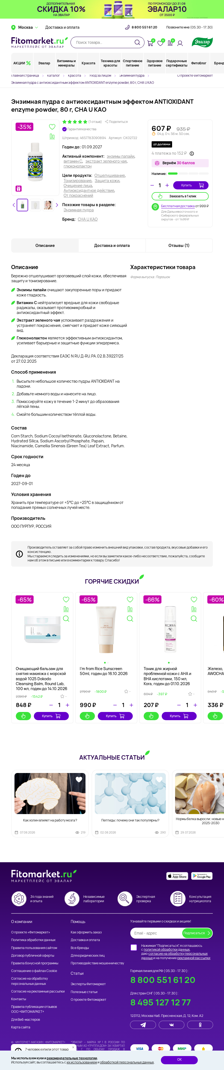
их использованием (82, 1062)
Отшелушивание (110, 175)
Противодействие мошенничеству (97, 963)
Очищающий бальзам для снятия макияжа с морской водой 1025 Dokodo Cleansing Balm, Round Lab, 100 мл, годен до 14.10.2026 (41, 678)
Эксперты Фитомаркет (88, 984)
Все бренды (80, 947)
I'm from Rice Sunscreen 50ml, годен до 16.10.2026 (104, 671)
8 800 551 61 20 (144, 27)
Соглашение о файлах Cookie (34, 970)
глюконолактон (78, 166)
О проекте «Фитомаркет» (30, 932)
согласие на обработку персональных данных (174, 955)
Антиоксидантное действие (89, 190)
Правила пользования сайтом (34, 947)
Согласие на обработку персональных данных (29, 981)
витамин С (73, 161)
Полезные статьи (84, 992)
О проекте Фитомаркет (195, 75)
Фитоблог (198, 63)
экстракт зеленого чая (106, 161)
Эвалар (44, 63)
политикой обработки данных (167, 949)
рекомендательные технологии (72, 1058)
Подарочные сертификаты (176, 63)
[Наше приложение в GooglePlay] (202, 876)
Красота (88, 63)
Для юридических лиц (88, 955)
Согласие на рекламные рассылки (38, 991)
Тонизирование (78, 180)
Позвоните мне (189, 27)
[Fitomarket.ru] (39, 42)
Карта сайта (20, 1027)
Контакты (18, 999)
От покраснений (78, 195)
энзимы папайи (120, 156)
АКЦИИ (19, 63)
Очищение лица (78, 185)
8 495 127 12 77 (160, 1002)
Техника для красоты (110, 63)
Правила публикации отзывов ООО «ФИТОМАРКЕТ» (34, 1009)
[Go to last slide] (14, 205)
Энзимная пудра (79, 209)
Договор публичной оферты (32, 955)
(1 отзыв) (95, 122)
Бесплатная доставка (178, 206)
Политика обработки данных (33, 940)
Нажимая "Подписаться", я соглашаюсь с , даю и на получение (175, 951)
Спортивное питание (132, 63)
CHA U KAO (88, 219)
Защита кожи (107, 180)
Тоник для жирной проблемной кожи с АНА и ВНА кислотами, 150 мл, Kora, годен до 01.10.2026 (167, 676)
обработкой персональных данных (127, 1062)
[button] (22, 205)
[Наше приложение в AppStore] (177, 876)
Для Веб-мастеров (25, 1019)
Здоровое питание (155, 63)
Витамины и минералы (66, 63)
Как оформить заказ (86, 932)
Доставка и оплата (62, 27)
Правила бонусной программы (34, 963)
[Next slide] (57, 205)
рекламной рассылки (193, 958)
